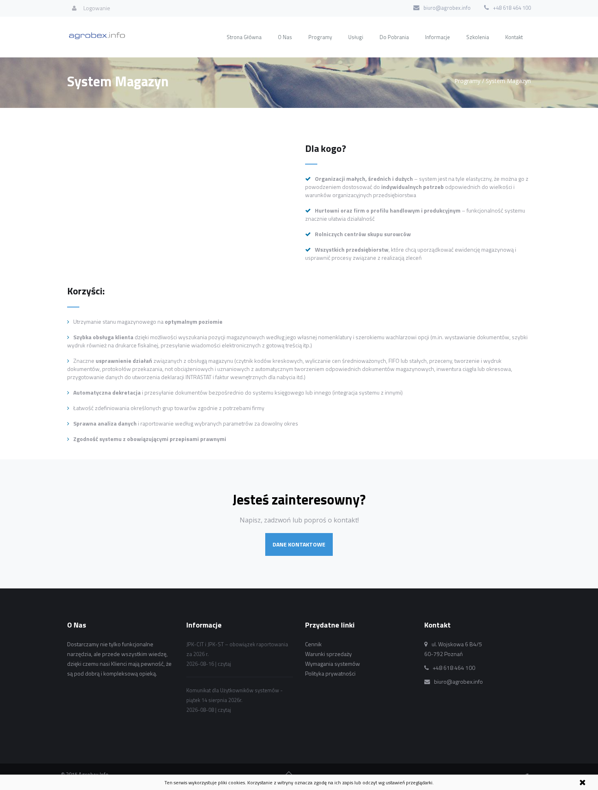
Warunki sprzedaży (328, 654)
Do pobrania (394, 37)
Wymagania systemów (332, 663)
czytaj (224, 664)
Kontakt (514, 37)
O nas (285, 37)
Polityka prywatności (330, 673)
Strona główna (244, 37)
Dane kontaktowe (299, 544)
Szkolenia (477, 37)
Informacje (437, 37)
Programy (320, 37)
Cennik (313, 644)
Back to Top (289, 774)
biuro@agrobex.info (447, 8)
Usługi (355, 37)
